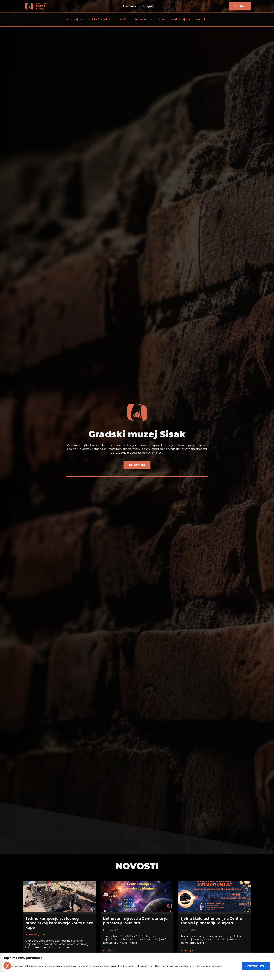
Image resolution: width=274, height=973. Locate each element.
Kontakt (201, 19)
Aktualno (122, 19)
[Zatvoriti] (271, 956)
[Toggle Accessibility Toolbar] (7, 966)
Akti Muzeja (179, 19)
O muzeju (73, 19)
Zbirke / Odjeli (98, 19)
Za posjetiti (142, 19)
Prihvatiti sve (255, 966)
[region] (137, 963)
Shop (162, 19)
